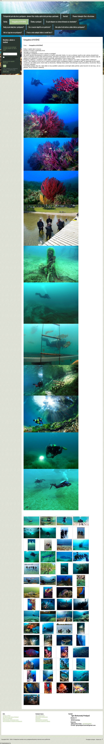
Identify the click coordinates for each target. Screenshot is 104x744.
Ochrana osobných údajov (43, 721)
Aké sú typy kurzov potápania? (12, 32)
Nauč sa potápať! (7, 718)
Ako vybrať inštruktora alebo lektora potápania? (70, 27)
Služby (5, 21)
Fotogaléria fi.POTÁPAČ (19, 21)
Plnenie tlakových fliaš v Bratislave (83, 16)
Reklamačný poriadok (42, 720)
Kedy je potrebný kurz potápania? (13, 27)
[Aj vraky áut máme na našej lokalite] (64, 556)
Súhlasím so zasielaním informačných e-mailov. (10, 58)
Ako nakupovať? (40, 715)
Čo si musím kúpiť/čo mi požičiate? (40, 27)
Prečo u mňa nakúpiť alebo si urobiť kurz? (39, 32)
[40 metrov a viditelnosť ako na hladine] (81, 545)
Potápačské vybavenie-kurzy (11, 720)
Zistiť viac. (6, 71)
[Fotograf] (64, 521)
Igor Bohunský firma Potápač (11, 717)
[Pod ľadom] (32, 533)
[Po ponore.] (81, 533)
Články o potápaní (36, 21)
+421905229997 (87, 724)
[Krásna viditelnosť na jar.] (64, 545)
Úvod (25, 45)
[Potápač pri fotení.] (81, 521)
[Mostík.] (48, 521)
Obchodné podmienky (42, 717)
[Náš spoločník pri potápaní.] (48, 556)
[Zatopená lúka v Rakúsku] (32, 521)
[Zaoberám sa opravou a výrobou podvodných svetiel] (32, 545)
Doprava (38, 718)
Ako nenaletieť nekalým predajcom (12, 721)
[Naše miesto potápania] (32, 556)
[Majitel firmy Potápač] (48, 545)
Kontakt (65, 16)
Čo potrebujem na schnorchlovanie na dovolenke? (61, 21)
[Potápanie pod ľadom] (48, 533)
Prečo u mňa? (6, 715)
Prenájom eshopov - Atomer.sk (93, 739)
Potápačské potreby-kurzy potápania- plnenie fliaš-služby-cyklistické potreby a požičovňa (30, 16)
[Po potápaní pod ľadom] (64, 533)
